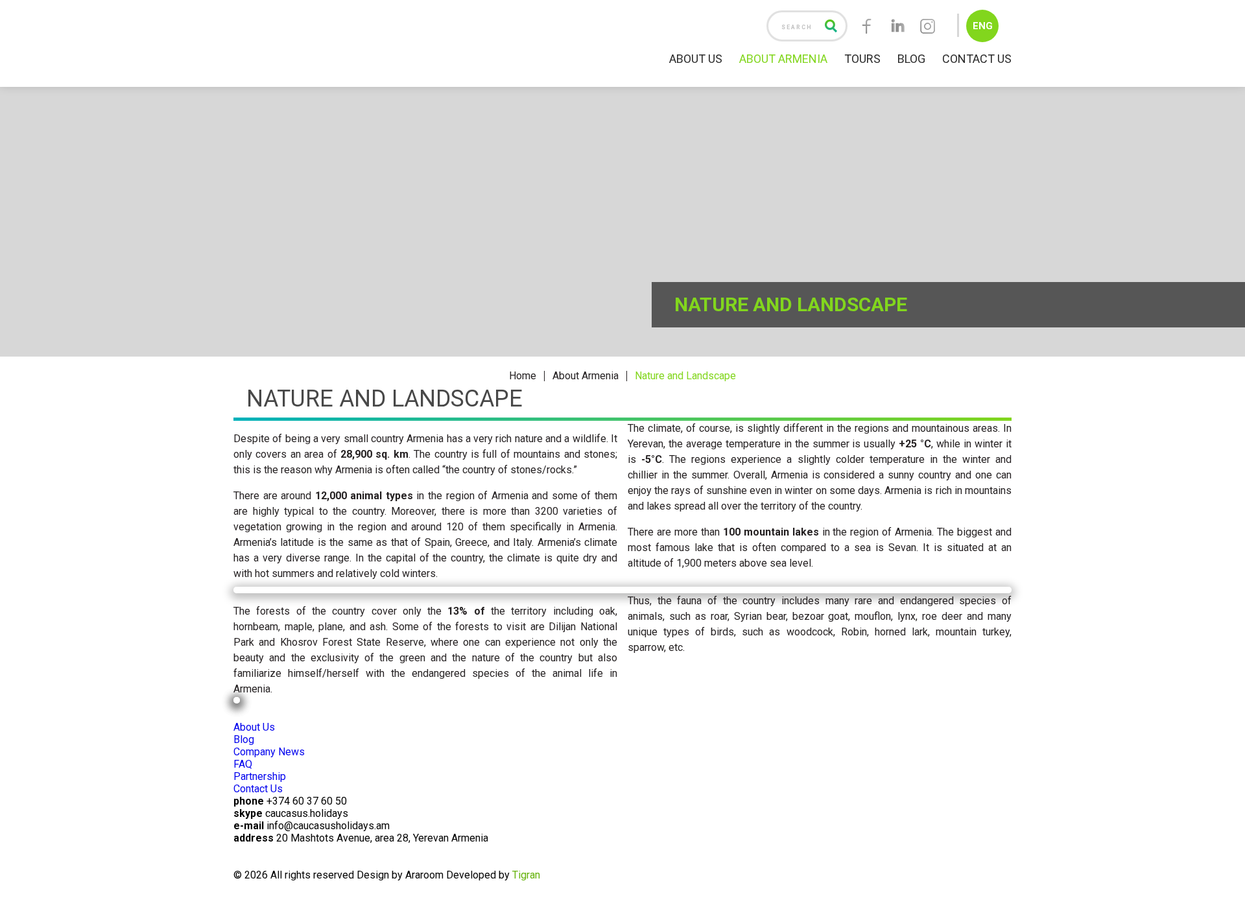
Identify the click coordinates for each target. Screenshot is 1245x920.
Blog (911, 58)
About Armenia (585, 376)
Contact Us (977, 58)
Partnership (259, 776)
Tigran (526, 875)
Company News (269, 752)
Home (522, 376)
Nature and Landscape (685, 376)
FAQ (242, 764)
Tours (862, 58)
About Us (254, 727)
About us (695, 58)
